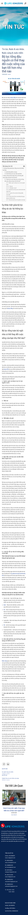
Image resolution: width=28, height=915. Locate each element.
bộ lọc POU (6, 369)
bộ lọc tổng (13, 97)
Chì (4, 625)
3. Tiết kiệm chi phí (12, 188)
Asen (5, 605)
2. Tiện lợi (11, 186)
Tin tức (5, 49)
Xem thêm (13, 814)
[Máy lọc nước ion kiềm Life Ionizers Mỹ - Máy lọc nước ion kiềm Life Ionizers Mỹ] (13, 3)
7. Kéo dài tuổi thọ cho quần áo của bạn (16, 199)
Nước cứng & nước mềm (12, 52)
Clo (4, 609)
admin (9, 74)
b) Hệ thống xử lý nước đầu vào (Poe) (14, 173)
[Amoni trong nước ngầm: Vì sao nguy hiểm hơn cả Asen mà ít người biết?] (14, 797)
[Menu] (2, 3)
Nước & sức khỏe (16, 49)
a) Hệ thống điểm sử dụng (11, 172)
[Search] (25, 3)
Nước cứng (4, 661)
